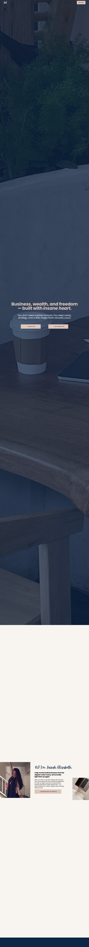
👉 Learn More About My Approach (48, 791)
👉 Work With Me (30, 326)
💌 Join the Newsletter (58, 326)
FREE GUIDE (81, 2)
